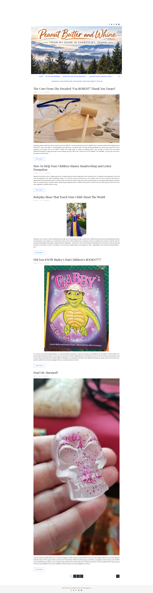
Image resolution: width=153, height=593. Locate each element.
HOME (41, 76)
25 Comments (46, 92)
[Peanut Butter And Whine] (76, 50)
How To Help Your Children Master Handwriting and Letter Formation (72, 167)
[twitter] (111, 24)
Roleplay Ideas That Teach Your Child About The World (69, 197)
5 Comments (46, 263)
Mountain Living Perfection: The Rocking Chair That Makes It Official (77, 81)
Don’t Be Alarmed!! (45, 372)
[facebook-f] (109, 24)
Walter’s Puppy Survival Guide (100, 76)
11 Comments (47, 173)
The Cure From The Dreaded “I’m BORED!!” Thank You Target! (74, 88)
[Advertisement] (48, 11)
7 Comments (46, 200)
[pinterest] (116, 24)
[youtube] (119, 24)
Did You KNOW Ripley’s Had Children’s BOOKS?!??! (67, 259)
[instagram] (114, 24)
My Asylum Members (53, 76)
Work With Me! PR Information (74, 76)
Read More (39, 159)
